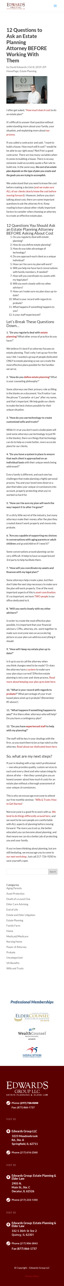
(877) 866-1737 (26, 1107)
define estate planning (36, 377)
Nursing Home (14, 941)
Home (9, 931)
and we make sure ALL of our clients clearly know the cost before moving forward (31, 191)
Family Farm (13, 925)
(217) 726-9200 (29, 1103)
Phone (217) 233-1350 (25, 1200)
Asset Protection (15, 893)
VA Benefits (12, 963)
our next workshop (16, 856)
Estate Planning (28, 71)
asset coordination (45, 592)
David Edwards (18, 67)
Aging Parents (14, 888)
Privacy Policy (32, 1276)
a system (31, 669)
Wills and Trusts (15, 968)
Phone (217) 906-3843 (25, 1243)
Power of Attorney (16, 947)
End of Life (12, 909)
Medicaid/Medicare (17, 936)
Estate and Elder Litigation (20, 915)
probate (11, 693)
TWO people (41, 596)
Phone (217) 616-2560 (25, 1152)
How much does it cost (38, 110)
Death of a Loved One (18, 899)
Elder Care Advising (17, 904)
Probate (10, 952)
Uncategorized (14, 957)
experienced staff (36, 726)
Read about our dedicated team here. (37, 746)
